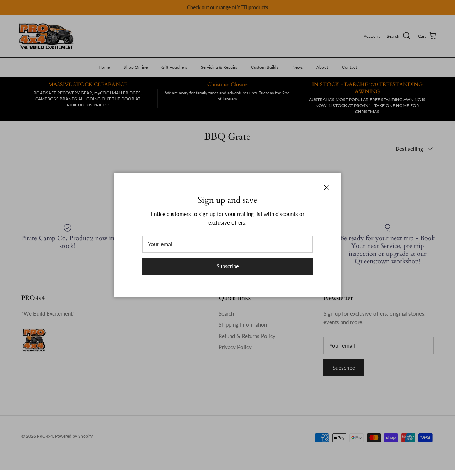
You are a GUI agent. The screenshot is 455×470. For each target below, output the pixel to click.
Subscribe (227, 266)
